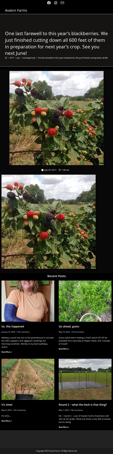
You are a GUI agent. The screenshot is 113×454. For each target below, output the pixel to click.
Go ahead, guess (69, 326)
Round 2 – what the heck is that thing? (83, 404)
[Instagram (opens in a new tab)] (55, 3)
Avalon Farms (16, 10)
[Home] (6, 57)
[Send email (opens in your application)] (62, 3)
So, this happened (12, 326)
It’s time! (6, 404)
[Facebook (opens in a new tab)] (49, 3)
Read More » (6, 352)
